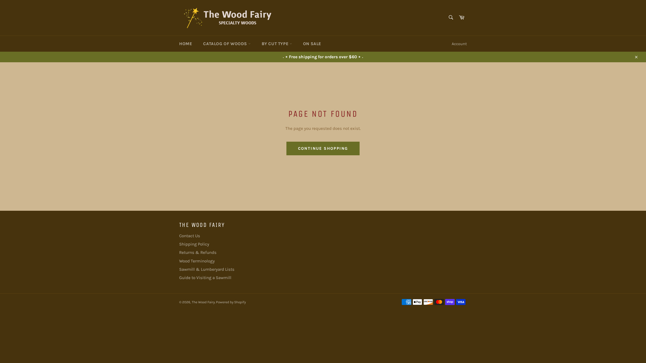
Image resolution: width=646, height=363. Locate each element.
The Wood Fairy (203, 302)
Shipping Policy (194, 244)
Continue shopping (323, 148)
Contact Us (189, 235)
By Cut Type (276, 43)
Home (185, 43)
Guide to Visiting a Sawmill (205, 277)
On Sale (312, 43)
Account (459, 43)
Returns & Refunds (198, 252)
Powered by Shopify (231, 302)
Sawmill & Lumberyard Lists (206, 269)
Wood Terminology (197, 260)
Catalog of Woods (225, 43)
